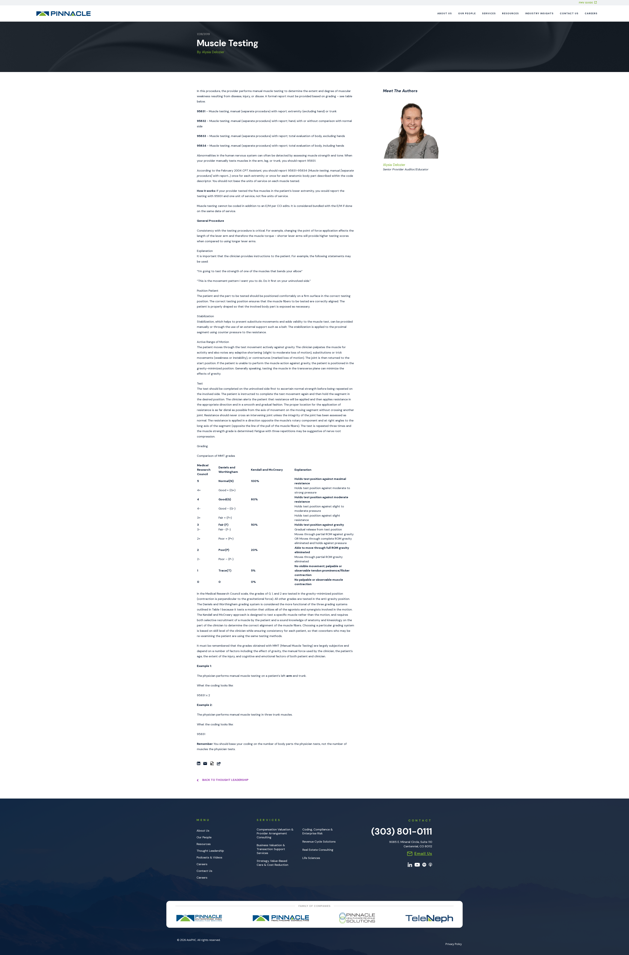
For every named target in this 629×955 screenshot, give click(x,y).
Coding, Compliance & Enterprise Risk (317, 831)
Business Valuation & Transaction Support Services (271, 849)
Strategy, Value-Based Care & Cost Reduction (272, 863)
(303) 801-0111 (401, 831)
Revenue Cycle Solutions (319, 842)
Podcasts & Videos (209, 857)
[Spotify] (424, 864)
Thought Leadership (210, 851)
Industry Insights (539, 13)
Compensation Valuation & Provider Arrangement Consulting (275, 833)
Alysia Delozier (394, 165)
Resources (510, 13)
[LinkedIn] (410, 864)
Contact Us (569, 13)
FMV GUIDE (586, 2)
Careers (591, 13)
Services (489, 13)
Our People (467, 13)
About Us (444, 13)
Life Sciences (311, 858)
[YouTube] (417, 864)
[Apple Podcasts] (430, 864)
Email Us (423, 853)
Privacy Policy (453, 944)
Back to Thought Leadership (225, 780)
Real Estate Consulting (317, 850)
